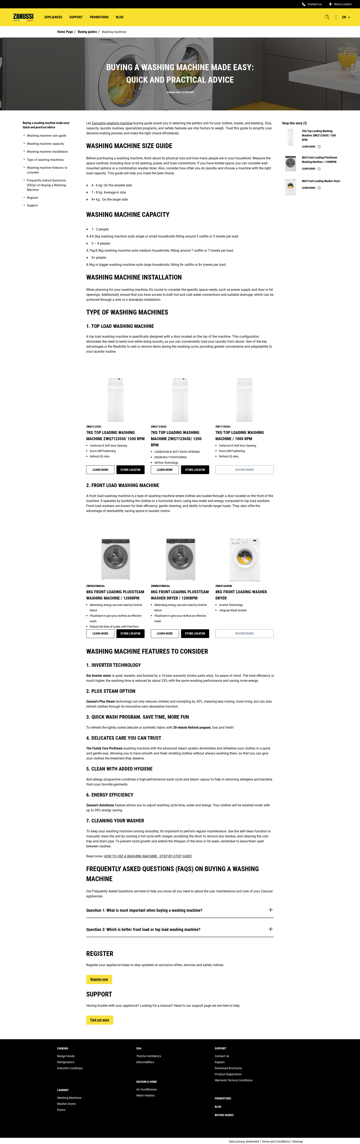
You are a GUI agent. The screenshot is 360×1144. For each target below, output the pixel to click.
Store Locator (343, 4)
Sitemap (297, 1141)
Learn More (100, 469)
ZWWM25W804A (160, 586)
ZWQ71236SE (158, 426)
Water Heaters (145, 1095)
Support (32, 205)
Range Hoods (66, 1056)
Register (32, 198)
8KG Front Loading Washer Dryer (321, 181)
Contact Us (222, 1056)
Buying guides (87, 32)
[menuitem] (53, 17)
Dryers (61, 1110)
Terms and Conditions (276, 1141)
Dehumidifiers (145, 1062)
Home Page (65, 32)
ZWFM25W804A (95, 586)
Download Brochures (228, 1068)
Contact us (315, 4)
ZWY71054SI (222, 426)
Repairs (220, 1062)
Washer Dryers (66, 1103)
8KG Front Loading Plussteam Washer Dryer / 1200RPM (180, 595)
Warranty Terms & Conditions (233, 1080)
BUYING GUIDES (224, 1115)
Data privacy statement (244, 1141)
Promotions (99, 17)
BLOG (218, 1106)
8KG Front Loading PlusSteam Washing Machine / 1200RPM (115, 595)
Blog (119, 17)
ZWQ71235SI (93, 426)
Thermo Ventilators (148, 1056)
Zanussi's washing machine (112, 123)
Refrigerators (65, 1062)
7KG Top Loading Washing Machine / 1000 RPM (239, 435)
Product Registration (228, 1074)
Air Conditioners (146, 1089)
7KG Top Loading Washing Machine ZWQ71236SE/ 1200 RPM (176, 438)
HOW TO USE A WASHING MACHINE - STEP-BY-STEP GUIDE (148, 856)
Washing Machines (69, 1097)
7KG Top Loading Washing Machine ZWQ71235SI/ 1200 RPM (115, 435)
